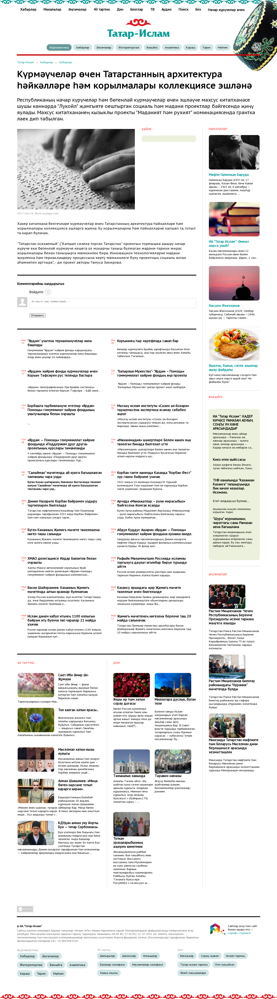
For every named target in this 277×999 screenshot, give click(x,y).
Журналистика (59, 47)
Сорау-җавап (210, 956)
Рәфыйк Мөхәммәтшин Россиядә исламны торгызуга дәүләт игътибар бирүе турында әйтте (152, 562)
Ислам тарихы (235, 956)
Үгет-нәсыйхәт (224, 964)
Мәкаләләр (52, 9)
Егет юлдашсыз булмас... (231, 501)
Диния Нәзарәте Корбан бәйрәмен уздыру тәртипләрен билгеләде (62, 503)
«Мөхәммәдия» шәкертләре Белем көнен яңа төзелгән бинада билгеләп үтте (154, 442)
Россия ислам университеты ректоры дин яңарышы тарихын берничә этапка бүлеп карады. (151, 573)
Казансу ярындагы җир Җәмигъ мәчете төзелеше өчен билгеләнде (149, 590)
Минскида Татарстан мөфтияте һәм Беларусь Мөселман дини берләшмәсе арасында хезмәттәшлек (234, 746)
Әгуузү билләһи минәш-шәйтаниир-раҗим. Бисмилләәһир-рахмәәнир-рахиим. (173, 786)
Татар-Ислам (25, 62)
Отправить (37, 315)
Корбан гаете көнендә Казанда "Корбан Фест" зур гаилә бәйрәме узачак (154, 475)
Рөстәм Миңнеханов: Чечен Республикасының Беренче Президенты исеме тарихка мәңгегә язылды (231, 617)
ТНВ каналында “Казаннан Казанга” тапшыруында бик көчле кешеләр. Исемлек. (233, 486)
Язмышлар (150, 956)
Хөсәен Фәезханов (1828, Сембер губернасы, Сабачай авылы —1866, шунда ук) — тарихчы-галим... (232, 314)
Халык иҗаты (109, 973)
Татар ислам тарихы (194, 964)
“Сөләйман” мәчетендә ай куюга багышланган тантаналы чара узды (65, 475)
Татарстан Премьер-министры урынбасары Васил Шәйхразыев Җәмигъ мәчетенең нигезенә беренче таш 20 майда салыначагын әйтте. (154, 629)
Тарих (206, 47)
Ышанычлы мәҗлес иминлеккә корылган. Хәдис (232, 511)
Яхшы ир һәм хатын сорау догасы (129, 701)
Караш (190, 47)
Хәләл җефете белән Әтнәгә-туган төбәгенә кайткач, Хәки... (233, 466)
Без (198, 9)
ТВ (152, 9)
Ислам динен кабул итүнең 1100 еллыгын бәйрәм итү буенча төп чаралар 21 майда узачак (62, 620)
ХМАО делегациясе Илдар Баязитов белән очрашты (62, 560)
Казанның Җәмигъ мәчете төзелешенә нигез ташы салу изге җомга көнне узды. (64, 541)
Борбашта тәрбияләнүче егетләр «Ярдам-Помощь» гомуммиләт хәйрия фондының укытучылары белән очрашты (61, 410)
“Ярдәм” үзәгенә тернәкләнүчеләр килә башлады (60, 343)
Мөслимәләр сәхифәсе (147, 964)
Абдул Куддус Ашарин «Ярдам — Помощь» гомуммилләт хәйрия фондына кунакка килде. (154, 532)
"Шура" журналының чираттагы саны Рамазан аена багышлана (232, 523)
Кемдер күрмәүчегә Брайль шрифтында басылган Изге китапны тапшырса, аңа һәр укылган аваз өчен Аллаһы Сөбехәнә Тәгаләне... (154, 353)
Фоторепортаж (128, 47)
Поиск (183, 9)
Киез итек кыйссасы (229, 459)
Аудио (167, 9)
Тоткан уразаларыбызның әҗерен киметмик (128, 842)
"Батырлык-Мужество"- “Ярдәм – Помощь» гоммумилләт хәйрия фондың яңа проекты (152, 373)
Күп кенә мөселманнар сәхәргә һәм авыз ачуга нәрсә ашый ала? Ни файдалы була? (233, 378)
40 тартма (102, 9)
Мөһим (223, 47)
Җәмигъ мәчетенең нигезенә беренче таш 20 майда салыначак (154, 618)
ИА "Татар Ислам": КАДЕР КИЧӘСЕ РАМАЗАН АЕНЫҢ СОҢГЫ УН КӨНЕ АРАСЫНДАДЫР (233, 422)
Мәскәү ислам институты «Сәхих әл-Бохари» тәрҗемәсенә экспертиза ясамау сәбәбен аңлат (153, 410)
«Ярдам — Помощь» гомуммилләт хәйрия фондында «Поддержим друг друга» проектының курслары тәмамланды (61, 444)
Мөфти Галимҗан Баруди (229, 175)
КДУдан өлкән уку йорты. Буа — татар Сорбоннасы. (78, 825)
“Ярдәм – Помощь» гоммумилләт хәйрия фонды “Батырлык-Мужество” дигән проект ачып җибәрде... (152, 385)
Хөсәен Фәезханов (224, 306)
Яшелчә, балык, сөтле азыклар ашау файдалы (233, 368)
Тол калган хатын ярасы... (78, 710)
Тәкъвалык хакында (129, 776)
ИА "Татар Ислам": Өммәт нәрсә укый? (229, 243)
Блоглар (136, 9)
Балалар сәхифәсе (112, 964)
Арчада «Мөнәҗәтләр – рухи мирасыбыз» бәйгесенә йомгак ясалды (151, 503)
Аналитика (172, 47)
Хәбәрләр (29, 9)
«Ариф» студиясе (239, 933)
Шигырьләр (107, 956)
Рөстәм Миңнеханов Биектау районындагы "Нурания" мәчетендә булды (232, 685)
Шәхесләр (129, 956)
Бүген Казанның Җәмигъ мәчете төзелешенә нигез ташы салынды (64, 532)
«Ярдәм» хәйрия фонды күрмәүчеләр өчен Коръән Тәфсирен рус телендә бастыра (63, 373)
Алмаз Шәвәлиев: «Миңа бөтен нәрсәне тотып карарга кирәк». (78, 785)
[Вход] (48, 292)
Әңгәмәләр (78, 9)
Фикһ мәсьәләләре (193, 973)
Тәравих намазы (168, 776)
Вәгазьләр (187, 956)
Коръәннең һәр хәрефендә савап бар (147, 341)
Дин (120, 9)
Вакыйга (152, 47)
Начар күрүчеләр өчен (226, 10)
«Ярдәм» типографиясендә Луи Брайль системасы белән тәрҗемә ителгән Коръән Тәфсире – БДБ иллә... (64, 388)
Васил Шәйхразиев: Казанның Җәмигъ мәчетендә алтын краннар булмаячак (58, 590)
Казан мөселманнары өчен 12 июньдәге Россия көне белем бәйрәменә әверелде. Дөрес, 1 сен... (233, 254)
